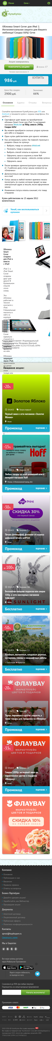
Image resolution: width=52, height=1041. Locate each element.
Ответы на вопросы (12, 888)
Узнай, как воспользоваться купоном (25, 211)
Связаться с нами (9, 937)
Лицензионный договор (14, 917)
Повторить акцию (18, 66)
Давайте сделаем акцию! (14, 897)
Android (6, 114)
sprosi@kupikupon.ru (12, 933)
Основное (8, 102)
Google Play (26, 967)
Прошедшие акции (11, 904)
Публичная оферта (12, 921)
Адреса (20, 102)
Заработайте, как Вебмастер (16, 901)
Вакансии (7, 881)
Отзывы (33, 102)
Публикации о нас (11, 878)
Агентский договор (12, 914)
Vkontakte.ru (7, 949)
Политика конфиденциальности (17, 924)
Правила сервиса (11, 885)
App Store (9, 967)
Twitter (11, 949)
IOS (40, 111)
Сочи (26, 3)
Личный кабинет (49, 3)
